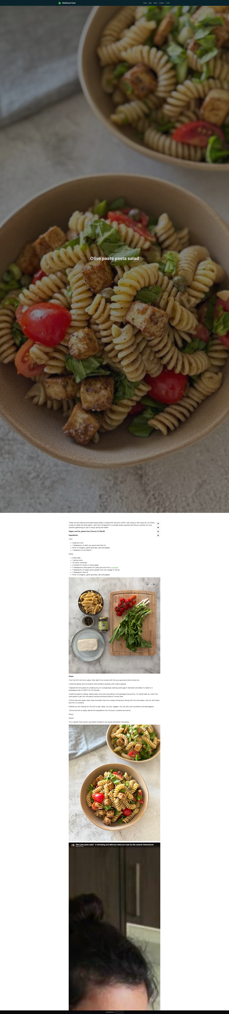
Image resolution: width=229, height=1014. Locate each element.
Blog (150, 3)
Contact (161, 3)
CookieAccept (119, 1012)
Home (145, 3)
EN (167, 3)
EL (169, 3)
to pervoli (113, 567)
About (155, 3)
